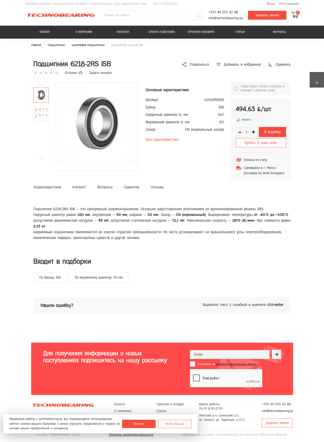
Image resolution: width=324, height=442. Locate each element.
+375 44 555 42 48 (223, 12)
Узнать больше (175, 423)
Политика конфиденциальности (131, 434)
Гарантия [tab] (131, 187)
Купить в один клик (261, 143)
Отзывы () (73, 72)
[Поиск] (199, 15)
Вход (270, 4)
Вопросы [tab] (104, 187)
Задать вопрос (100, 72)
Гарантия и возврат (201, 31)
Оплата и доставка (162, 31)
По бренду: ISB (49, 277)
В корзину (272, 132)
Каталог (45, 31)
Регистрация (289, 4)
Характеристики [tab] (47, 187)
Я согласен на (227, 364)
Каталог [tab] (79, 187)
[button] (41, 158)
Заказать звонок (267, 15)
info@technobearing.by (225, 18)
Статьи (240, 31)
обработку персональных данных (236, 364)
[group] (97, 126)
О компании (84, 31)
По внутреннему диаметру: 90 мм (99, 277)
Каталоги (123, 31)
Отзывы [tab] (157, 187)
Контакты (279, 31)
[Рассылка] (276, 354)
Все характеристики (162, 139)
